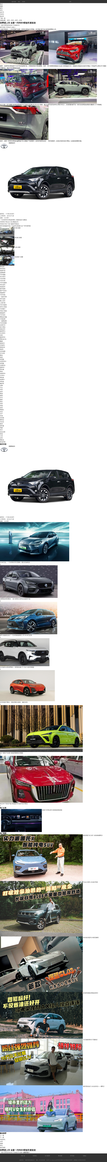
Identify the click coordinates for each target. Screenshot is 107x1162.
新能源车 (2, 313)
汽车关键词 (3, 305)
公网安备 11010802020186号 (79, 1160)
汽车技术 (8, 27)
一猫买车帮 (3, 297)
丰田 (13, 29)
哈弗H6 (2, 379)
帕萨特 (2, 383)
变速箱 (81, 104)
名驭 (1, 335)
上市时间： (3, 216)
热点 (1, 4)
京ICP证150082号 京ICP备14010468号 (64, 1160)
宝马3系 (2, 353)
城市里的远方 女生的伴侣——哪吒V (93, 1086)
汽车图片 (2, 309)
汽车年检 (2, 295)
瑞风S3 (2, 367)
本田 (1, 404)
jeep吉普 (2, 432)
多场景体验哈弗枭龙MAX (90, 993)
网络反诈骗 (3, 317)
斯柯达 (2, 420)
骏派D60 (2, 337)
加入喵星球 (47, 1155)
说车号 (2, 12)
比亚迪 (2, 418)
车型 (70, 66)
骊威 (1, 341)
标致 (1, 395)
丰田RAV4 (3, 361)
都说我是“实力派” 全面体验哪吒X (93, 835)
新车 (1, 8)
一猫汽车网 (13, 1)
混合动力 (37, 104)
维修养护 (2, 293)
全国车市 (2, 325)
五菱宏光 (2, 365)
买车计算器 (3, 307)
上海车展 (2, 303)
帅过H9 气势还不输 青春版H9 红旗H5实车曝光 (14, 804)
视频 (1, 6)
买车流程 (2, 299)
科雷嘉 (2, 363)
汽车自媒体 (3, 283)
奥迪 (1, 393)
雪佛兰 (2, 410)
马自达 (2, 422)
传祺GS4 (2, 373)
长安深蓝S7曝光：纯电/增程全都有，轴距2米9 (14, 702)
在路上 (13, 27)
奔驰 (1, 406)
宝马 (1, 397)
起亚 (1, 391)
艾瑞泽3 (2, 345)
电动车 (2, 16)
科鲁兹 (2, 381)
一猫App (84, 1155)
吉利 (1, 438)
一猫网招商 (3, 321)
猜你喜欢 (2, 268)
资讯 (19, 1)
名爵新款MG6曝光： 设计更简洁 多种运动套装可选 (15, 599)
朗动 (1, 355)
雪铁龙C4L (3, 339)
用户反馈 (72, 1155)
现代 (1, 402)
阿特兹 (2, 377)
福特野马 (2, 331)
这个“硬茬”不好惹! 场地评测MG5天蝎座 (11, 753)
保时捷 (2, 426)
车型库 (23, 1)
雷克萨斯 (2, 442)
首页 (8, 20)
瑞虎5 (1, 349)
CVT (96, 104)
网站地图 (60, 1155)
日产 (1, 414)
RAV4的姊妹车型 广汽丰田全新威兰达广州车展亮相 (15, 226)
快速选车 (2, 287)
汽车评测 (2, 279)
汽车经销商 (3, 323)
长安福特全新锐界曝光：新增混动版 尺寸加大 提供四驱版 (17, 667)
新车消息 (2, 27)
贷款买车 (2, 329)
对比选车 (2, 285)
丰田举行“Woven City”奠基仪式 (9, 222)
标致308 (2, 347)
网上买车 (2, 301)
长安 (1, 412)
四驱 (51, 141)
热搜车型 (2, 270)
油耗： (2, 218)
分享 (1, 1141)
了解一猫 (2, 18)
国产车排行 (3, 291)
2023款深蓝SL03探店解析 (91, 937)
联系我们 (35, 1155)
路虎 (1, 424)
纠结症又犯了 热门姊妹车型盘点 (9, 224)
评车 (1, 10)
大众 (1, 387)
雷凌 (1, 371)
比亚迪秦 (2, 351)
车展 (4, 29)
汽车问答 (2, 281)
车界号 (2, 14)
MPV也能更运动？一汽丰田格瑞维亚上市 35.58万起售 (16, 635)
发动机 (29, 104)
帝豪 (1, 428)
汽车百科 (2, 315)
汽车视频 (2, 275)
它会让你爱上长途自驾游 (90, 882)
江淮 (1, 436)
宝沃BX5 (2, 333)
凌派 (1, 357)
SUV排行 (3, 277)
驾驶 (30, 141)
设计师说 (2, 327)
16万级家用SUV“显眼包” (90, 1040)
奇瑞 (1, 434)
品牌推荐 (2, 272)
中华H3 (2, 375)
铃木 (1, 430)
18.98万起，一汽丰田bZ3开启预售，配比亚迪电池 (15, 562)
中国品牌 (2, 319)
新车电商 (2, 289)
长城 (1, 416)
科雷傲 (2, 359)
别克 (1, 408)
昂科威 (2, 369)
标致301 (2, 343)
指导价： (2, 214)
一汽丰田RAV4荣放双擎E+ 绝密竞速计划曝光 (13, 220)
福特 (1, 399)
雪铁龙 (2, 440)
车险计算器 (3, 311)
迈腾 (1, 385)
